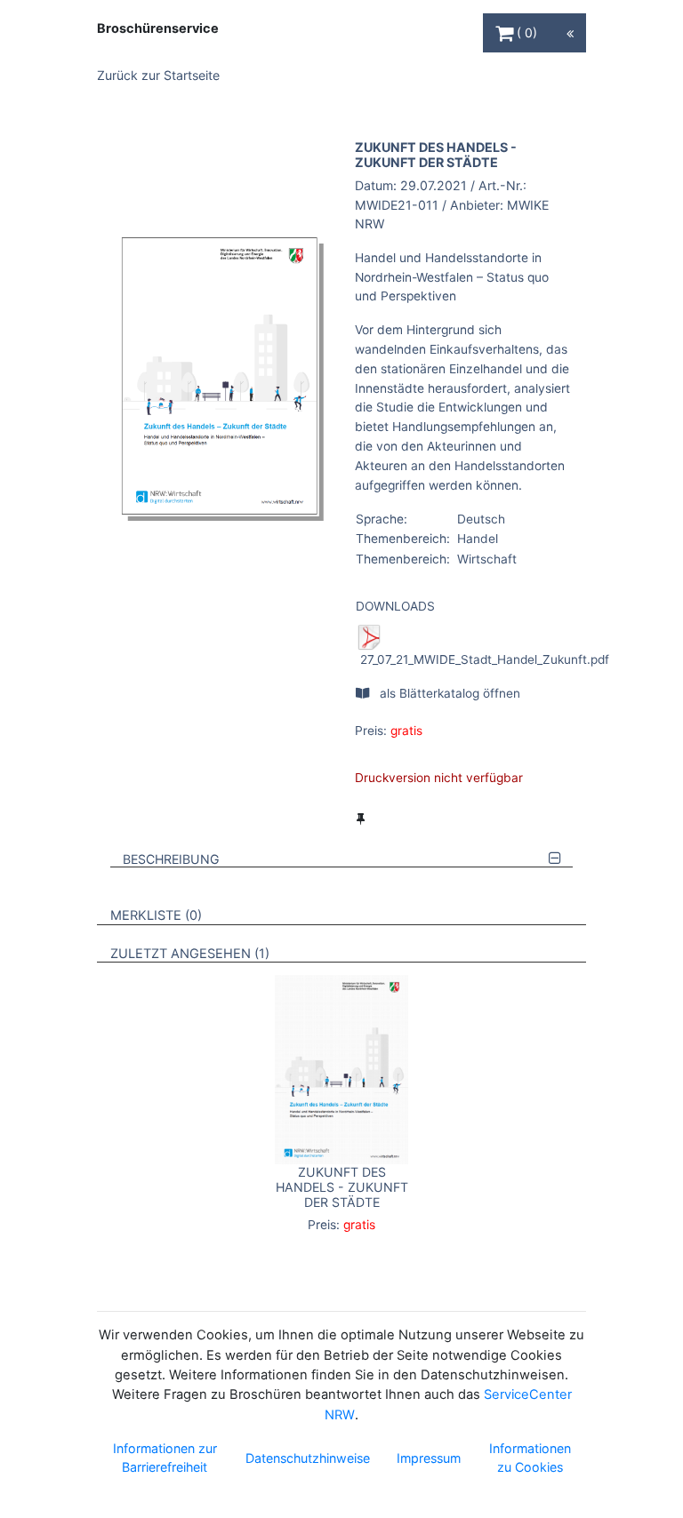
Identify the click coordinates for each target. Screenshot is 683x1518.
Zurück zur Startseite (158, 75)
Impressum (429, 1458)
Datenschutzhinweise (307, 1458)
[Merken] (361, 818)
